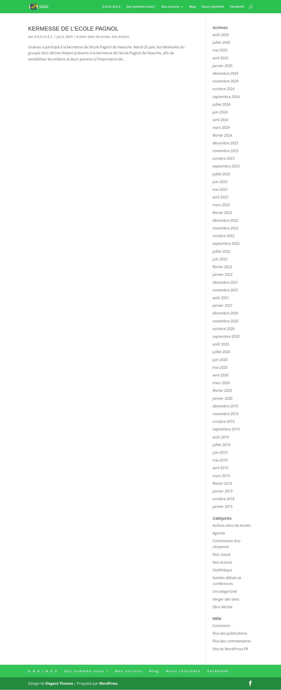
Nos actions (170, 7)
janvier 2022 (222, 274)
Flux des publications (230, 633)
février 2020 (222, 390)
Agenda (219, 533)
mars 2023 (221, 204)
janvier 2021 (222, 305)
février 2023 (222, 212)
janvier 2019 (222, 491)
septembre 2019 (226, 429)
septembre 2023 (226, 166)
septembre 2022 (226, 243)
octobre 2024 (223, 88)
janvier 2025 (222, 65)
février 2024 (222, 135)
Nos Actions (120, 36)
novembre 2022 (225, 228)
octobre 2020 (223, 328)
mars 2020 (221, 382)
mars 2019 (221, 475)
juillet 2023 (221, 174)
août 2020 (221, 344)
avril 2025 (220, 58)
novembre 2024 (225, 81)
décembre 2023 (225, 143)
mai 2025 (220, 50)
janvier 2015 (222, 506)
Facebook (237, 7)
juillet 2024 (221, 104)
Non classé (222, 554)
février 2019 (222, 483)
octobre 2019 (223, 421)
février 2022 (222, 266)
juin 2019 (220, 452)
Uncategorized (225, 591)
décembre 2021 (225, 282)
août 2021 (221, 297)
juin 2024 (220, 112)
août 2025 (221, 34)
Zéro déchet (222, 607)
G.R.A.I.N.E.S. (43, 36)
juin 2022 (220, 259)
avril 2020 (220, 375)
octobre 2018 (223, 498)
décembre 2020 (225, 313)
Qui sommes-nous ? (141, 7)
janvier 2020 (222, 398)
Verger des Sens (226, 599)
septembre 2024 (226, 96)
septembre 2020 (226, 336)
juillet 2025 (221, 42)
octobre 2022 (223, 235)
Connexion (221, 625)
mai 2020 (220, 367)
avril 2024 (220, 119)
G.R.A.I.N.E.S (111, 7)
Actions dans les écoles (93, 36)
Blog (192, 7)
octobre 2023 (223, 158)
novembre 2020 (225, 321)
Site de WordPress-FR (230, 648)
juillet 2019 (221, 444)
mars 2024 (221, 127)
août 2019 (221, 437)
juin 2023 (220, 181)
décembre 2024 (225, 73)
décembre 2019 (225, 406)
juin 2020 (220, 359)
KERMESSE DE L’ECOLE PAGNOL (73, 28)
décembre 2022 (225, 220)
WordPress (108, 683)
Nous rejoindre (213, 7)
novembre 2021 (225, 290)
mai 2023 (220, 189)
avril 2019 (220, 467)
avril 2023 (220, 197)
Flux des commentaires (232, 641)
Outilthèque (222, 570)
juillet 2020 (221, 351)
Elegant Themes (59, 683)
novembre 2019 (225, 413)
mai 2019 (220, 460)
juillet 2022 (221, 251)
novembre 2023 (225, 150)
